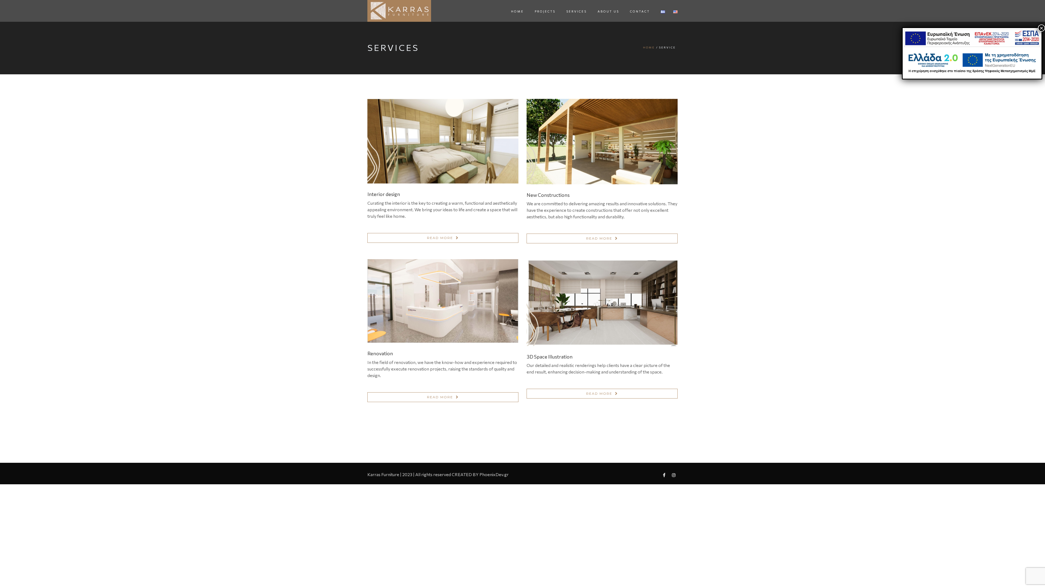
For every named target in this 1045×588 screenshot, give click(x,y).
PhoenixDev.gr (494, 474)
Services (576, 11)
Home (517, 11)
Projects (545, 11)
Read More (440, 238)
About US (608, 11)
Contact (640, 11)
